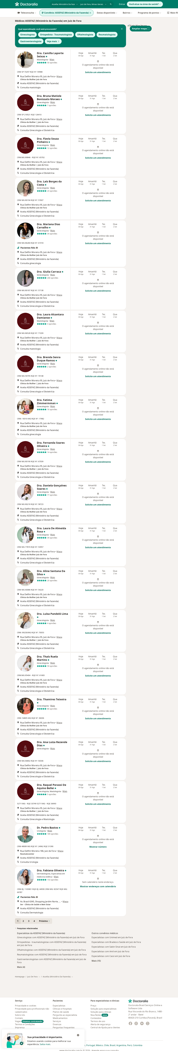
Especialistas (59, 1005)
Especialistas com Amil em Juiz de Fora (110, 951)
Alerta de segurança (100, 1024)
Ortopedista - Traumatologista (56, 34)
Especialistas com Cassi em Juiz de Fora (111, 956)
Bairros (126, 12)
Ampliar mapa (139, 28)
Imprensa (19, 1027)
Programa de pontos (148, 12)
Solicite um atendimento (98, 72)
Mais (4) (21, 966)
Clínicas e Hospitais (62, 1008)
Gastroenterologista (30, 41)
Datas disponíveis (106, 12)
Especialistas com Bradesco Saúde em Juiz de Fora (116, 942)
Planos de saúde (61, 1011)
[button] (122, 29)
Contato (19, 1018)
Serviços (57, 1021)
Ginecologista (27, 34)
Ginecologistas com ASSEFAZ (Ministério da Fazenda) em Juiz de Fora (50, 937)
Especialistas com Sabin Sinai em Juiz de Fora (114, 946)
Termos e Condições (25, 1024)
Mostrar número (98, 846)
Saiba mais (45, 1044)
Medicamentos (60, 1018)
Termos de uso (98, 1021)
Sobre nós (20, 1015)
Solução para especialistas (103, 1008)
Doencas (57, 1024)
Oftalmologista (85, 34)
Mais (52, 59)
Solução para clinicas (101, 1011)
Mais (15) (96, 960)
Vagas (28, 1021)
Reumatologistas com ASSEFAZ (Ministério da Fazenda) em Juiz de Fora (52, 954)
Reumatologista (107, 34)
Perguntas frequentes (64, 1027)
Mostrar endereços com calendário (98, 886)
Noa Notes (99, 1015)
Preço (93, 1005)
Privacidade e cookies (25, 1005)
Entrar (122, 4)
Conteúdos (96, 1018)
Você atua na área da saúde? (144, 4)
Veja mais (52, 41)
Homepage (19, 976)
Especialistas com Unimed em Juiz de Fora (112, 937)
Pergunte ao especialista (65, 1015)
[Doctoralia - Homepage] (31, 3)
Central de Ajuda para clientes (105, 1027)
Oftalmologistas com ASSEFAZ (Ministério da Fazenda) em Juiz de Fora (51, 949)
